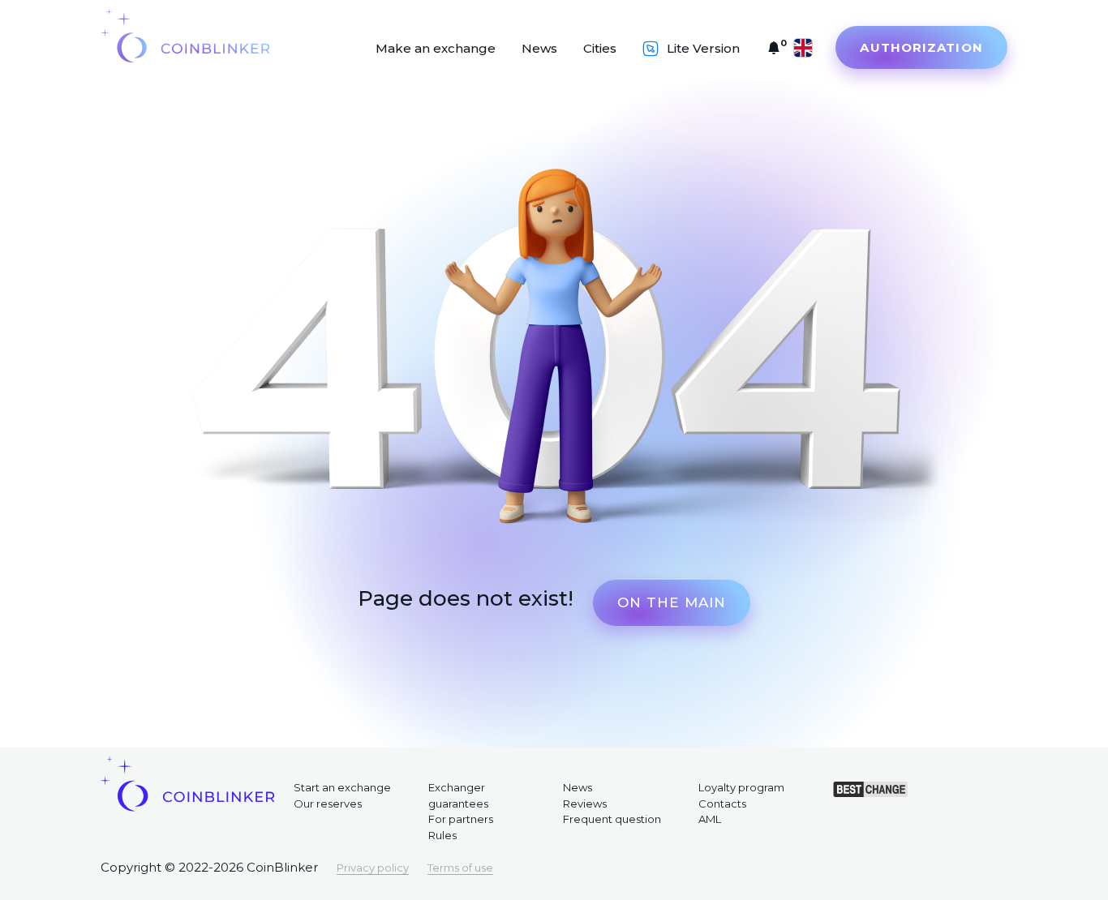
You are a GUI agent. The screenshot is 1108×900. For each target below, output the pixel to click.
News (539, 48)
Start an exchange (342, 787)
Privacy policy (373, 867)
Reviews (585, 803)
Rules (442, 835)
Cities (599, 48)
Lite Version (703, 48)
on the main (671, 602)
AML (709, 818)
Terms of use (460, 867)
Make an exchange (436, 48)
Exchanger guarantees (458, 795)
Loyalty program (741, 787)
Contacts (722, 803)
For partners (460, 818)
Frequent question (612, 818)
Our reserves (328, 803)
